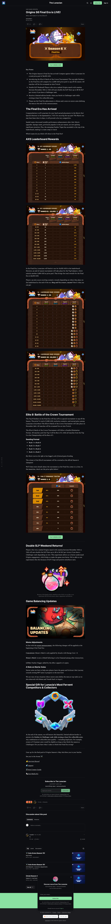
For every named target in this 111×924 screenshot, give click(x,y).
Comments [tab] (30, 819)
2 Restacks (44, 802)
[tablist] (33, 819)
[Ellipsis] (84, 834)
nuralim (31, 834)
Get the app (63, 916)
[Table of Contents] (2, 462)
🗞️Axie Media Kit (32, 774)
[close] (71, 877)
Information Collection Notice (55, 903)
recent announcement (44, 645)
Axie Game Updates (32, 9)
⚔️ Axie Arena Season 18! (35, 865)
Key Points (29, 855)
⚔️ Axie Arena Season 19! (35, 853)
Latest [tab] (32, 848)
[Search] (87, 3)
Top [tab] (28, 848)
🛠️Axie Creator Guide (33, 769)
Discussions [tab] (38, 848)
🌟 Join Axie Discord (32, 761)
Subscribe (98, 3)
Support (30, 765)
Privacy (54, 912)
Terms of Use (63, 902)
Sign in (106, 3)
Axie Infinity (29, 18)
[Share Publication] (91, 3)
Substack (47, 920)
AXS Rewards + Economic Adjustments (36, 867)
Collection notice (66, 912)
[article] (55, 856)
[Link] (23, 109)
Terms (59, 912)
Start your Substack (51, 916)
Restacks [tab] (36, 819)
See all (29, 887)
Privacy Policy (68, 903)
